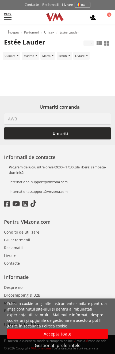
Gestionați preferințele (57, 345)
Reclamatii (50, 4)
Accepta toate (57, 334)
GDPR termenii (17, 239)
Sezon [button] (63, 56)
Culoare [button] (10, 56)
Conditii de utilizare (21, 232)
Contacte (32, 4)
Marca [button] (46, 56)
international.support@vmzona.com (39, 181)
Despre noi (14, 287)
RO (83, 5)
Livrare (67, 4)
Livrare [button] (80, 56)
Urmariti (60, 133)
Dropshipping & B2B (22, 295)
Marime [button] (29, 56)
